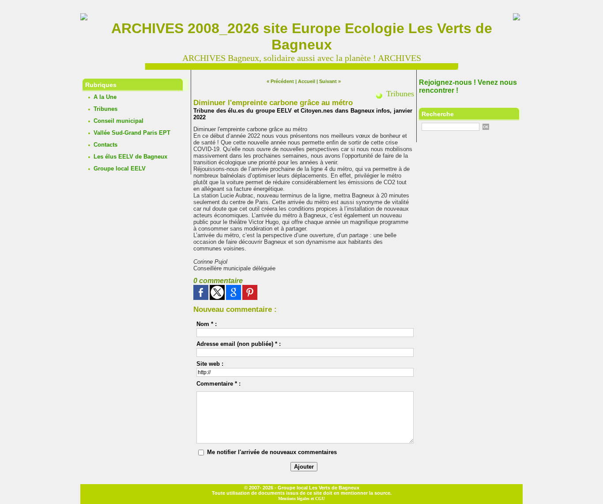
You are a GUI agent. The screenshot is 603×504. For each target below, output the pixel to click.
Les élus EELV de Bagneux (130, 156)
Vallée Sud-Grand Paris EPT (132, 132)
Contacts (105, 144)
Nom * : (206, 324)
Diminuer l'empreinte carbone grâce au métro (273, 103)
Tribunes (105, 109)
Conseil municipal (118, 120)
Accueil (306, 81)
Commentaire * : (218, 383)
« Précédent (280, 81)
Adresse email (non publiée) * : (238, 344)
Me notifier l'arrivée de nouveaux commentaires (272, 452)
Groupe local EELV (120, 168)
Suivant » (330, 81)
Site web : (209, 363)
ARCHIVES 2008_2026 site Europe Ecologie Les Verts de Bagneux (301, 36)
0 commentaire (218, 280)
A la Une (105, 97)
